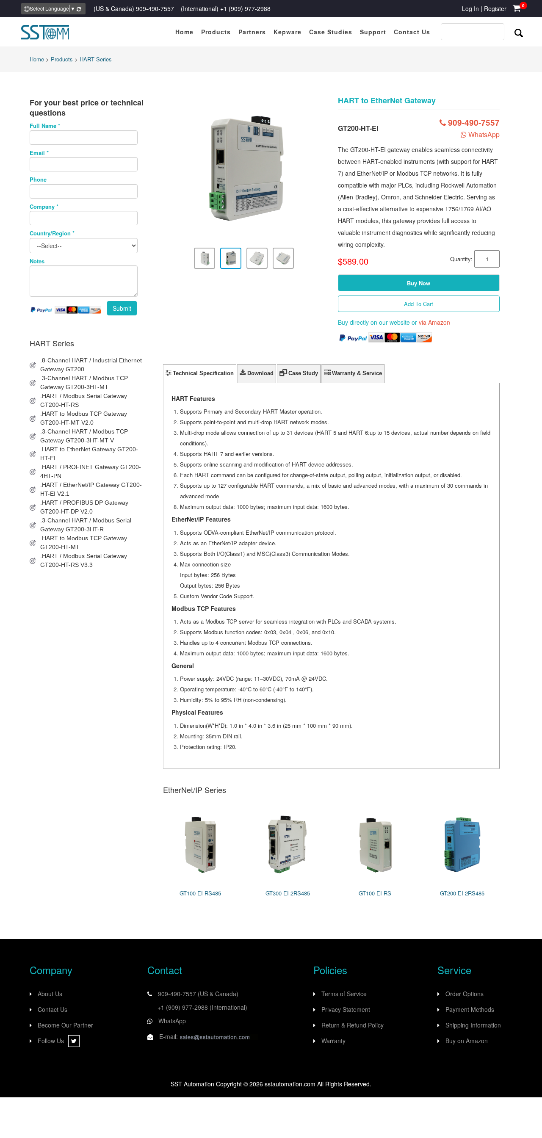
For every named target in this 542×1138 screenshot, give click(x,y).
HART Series (96, 59)
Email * (39, 153)
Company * (44, 206)
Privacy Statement (345, 1009)
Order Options (464, 993)
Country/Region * (52, 233)
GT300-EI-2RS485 (287, 893)
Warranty (333, 1040)
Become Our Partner (65, 1025)
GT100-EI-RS (375, 893)
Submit (122, 308)
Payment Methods (469, 1009)
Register (495, 8)
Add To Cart (418, 304)
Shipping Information (473, 1025)
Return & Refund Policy (352, 1025)
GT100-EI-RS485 (200, 893)
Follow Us (51, 1040)
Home (37, 59)
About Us (50, 993)
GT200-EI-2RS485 (462, 893)
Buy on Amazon (466, 1040)
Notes (37, 261)
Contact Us (52, 1009)
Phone (38, 179)
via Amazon (434, 322)
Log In (470, 8)
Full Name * (45, 126)
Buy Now (418, 283)
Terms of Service (344, 993)
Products (62, 59)
